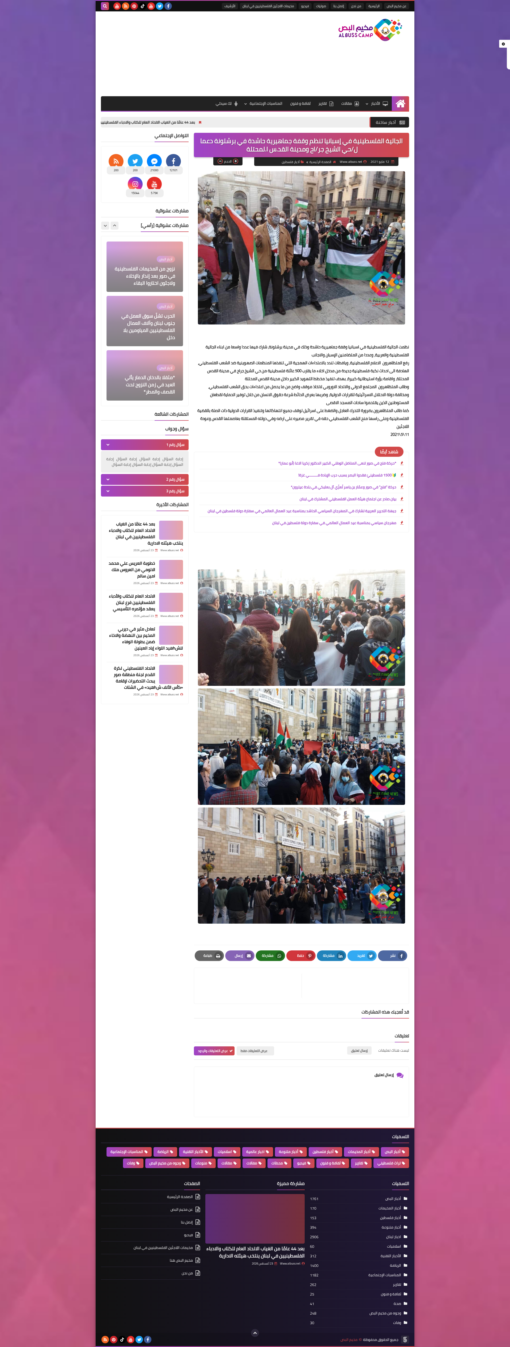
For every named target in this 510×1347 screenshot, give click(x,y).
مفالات (251, 1163)
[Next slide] (105, 226)
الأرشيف (229, 6)
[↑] (255, 1333)
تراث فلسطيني (389, 1163)
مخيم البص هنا (181, 1260)
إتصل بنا (338, 6)
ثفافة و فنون (300, 103)
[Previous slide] (114, 226)
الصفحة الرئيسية (320, 162)
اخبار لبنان (393, 1236)
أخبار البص (393, 1151)
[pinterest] (134, 6)
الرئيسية (374, 6)
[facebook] (168, 6)
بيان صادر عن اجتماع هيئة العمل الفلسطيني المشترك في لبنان (348, 498)
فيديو (305, 6)
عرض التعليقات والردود (213, 1051)
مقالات (346, 103)
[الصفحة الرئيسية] (400, 103)
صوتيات (321, 6)
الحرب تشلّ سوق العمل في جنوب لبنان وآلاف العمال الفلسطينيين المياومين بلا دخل (148, 272)
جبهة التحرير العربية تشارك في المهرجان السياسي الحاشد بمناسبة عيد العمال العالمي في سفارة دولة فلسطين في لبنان (302, 510)
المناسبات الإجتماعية (266, 103)
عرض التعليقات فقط (254, 1051)
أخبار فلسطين (291, 162)
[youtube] (151, 6)
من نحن (356, 6)
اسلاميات (225, 1151)
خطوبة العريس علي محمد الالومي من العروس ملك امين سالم (132, 569)
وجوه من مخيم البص (165, 1163)
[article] (250, 985)
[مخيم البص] (370, 30)
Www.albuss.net (290, 1263)
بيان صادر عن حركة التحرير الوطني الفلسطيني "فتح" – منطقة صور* (147, 384)
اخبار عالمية (255, 1151)
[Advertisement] (197, 54)
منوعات (201, 1163)
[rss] (125, 6)
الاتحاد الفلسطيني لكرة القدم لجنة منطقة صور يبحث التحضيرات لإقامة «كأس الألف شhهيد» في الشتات (148, 677)
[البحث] (105, 6)
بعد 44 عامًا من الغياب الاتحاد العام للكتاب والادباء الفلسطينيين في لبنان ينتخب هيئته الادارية (211, 122)
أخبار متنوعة (288, 1151)
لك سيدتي (224, 103)
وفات (131, 1163)
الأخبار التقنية (193, 1151)
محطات (277, 1163)
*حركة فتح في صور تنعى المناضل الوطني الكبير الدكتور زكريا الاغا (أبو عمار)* (337, 463)
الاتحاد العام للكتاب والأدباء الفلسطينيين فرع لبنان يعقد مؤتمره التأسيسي (132, 602)
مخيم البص (349, 1339)
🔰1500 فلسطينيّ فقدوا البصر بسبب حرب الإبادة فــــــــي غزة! (347, 475)
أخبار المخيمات (359, 1151)
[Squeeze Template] (405, 1340)
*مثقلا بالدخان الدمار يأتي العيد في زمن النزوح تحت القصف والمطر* (150, 330)
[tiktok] (142, 6)
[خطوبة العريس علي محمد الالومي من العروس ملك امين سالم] (171, 569)
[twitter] (159, 6)
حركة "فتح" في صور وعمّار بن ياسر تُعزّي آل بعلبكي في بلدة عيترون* (343, 487)
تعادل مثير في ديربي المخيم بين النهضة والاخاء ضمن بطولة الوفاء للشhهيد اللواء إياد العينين (146, 638)
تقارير (322, 103)
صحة (397, 1303)
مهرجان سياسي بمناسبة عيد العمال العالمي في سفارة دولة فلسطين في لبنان (334, 522)
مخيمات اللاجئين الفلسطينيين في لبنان (268, 6)
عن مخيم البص (396, 6)
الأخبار (375, 103)
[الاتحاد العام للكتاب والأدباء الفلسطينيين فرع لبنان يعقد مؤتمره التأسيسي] (171, 602)
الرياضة (163, 1151)
